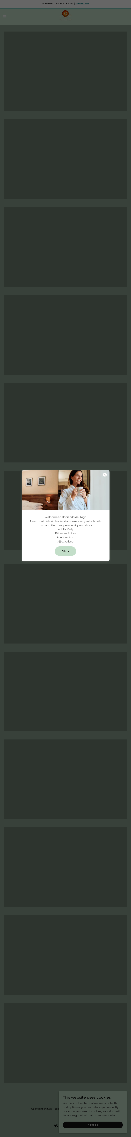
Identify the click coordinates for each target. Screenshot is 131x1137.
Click (65, 551)
